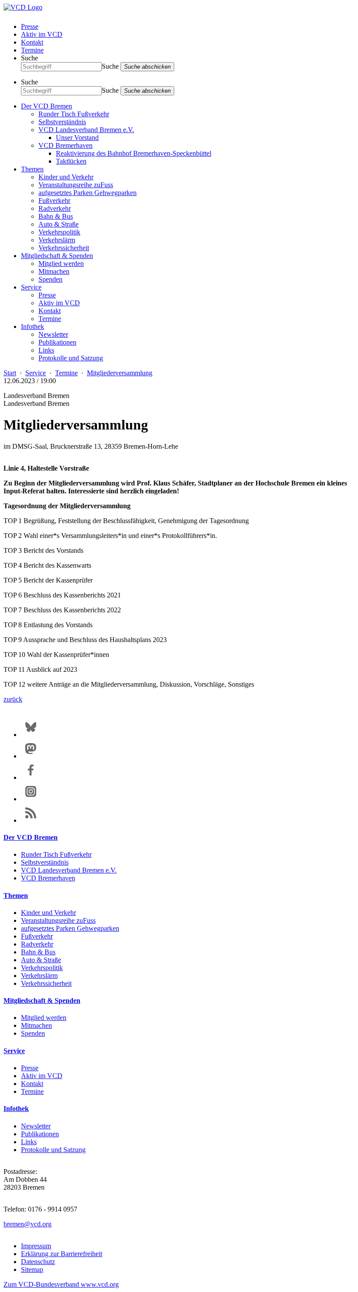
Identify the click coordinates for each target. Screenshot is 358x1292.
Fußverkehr (54, 200)
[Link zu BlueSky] (31, 734)
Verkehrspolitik (59, 232)
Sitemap (32, 1269)
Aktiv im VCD (41, 34)
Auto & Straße (58, 224)
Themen (32, 169)
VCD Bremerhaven (65, 145)
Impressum (36, 1246)
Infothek (32, 326)
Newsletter (53, 334)
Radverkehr (54, 208)
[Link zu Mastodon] (31, 756)
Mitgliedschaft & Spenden (57, 255)
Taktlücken (71, 161)
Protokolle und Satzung (70, 358)
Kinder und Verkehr (65, 177)
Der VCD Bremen (46, 106)
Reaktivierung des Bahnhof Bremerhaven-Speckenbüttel (133, 153)
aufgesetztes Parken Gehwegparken (87, 192)
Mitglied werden (61, 263)
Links (46, 350)
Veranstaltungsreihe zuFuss (75, 185)
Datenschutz (38, 1261)
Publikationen (57, 342)
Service (31, 287)
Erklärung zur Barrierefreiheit (61, 1253)
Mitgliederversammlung (119, 373)
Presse (29, 26)
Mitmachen (53, 271)
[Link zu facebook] (31, 777)
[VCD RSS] (31, 820)
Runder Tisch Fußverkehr (73, 114)
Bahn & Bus (55, 216)
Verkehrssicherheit (63, 247)
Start (9, 373)
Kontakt (32, 42)
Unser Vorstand (77, 137)
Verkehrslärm (56, 240)
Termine (32, 50)
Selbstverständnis (62, 122)
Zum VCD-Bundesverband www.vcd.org (61, 1284)
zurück (12, 699)
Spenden (50, 279)
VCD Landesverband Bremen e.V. (86, 129)
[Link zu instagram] (31, 799)
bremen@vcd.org (27, 1224)
